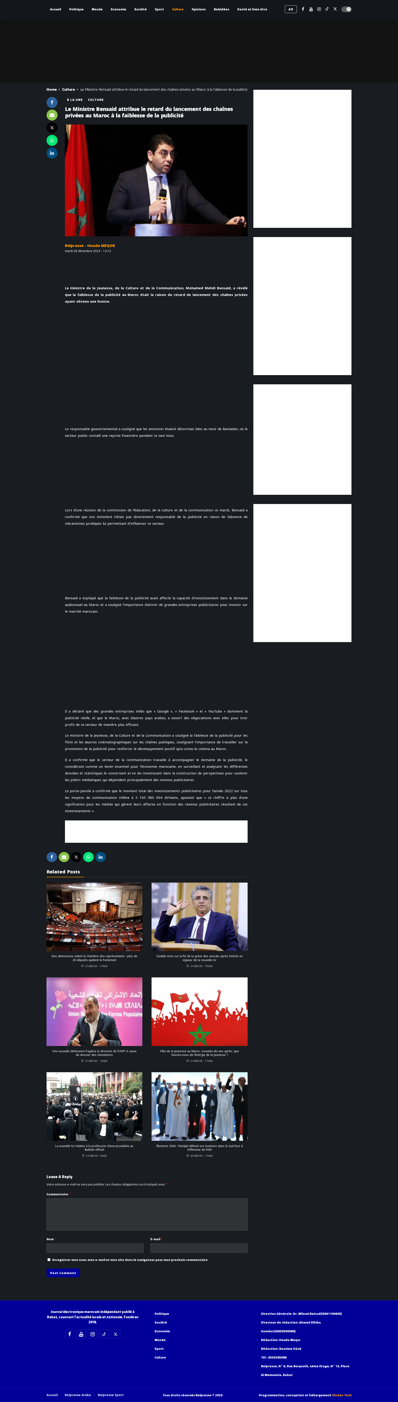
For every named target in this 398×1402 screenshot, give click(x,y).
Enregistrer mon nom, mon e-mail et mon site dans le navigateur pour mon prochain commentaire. (130, 1259)
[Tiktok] (327, 9)
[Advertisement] (156, 830)
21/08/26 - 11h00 (201, 1060)
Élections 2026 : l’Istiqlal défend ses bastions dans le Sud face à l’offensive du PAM (199, 1148)
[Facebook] (303, 9)
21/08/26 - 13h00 (96, 1060)
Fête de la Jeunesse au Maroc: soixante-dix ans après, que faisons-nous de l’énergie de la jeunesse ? (199, 1053)
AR (291, 9)
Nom (52, 1239)
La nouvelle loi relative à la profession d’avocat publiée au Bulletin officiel (94, 1148)
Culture (96, 99)
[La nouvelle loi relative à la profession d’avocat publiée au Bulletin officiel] (95, 1106)
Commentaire (59, 1194)
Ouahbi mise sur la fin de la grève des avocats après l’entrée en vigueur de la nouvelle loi (199, 958)
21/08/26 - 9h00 (96, 1155)
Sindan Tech (342, 1395)
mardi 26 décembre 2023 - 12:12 (88, 251)
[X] (335, 9)
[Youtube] (311, 9)
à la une (75, 99)
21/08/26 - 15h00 (201, 966)
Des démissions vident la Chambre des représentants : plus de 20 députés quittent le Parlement (94, 958)
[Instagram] (319, 9)
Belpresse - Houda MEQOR (90, 245)
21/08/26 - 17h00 (96, 966)
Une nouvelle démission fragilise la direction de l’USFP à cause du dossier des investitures (94, 1053)
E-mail (156, 1239)
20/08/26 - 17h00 (201, 1155)
